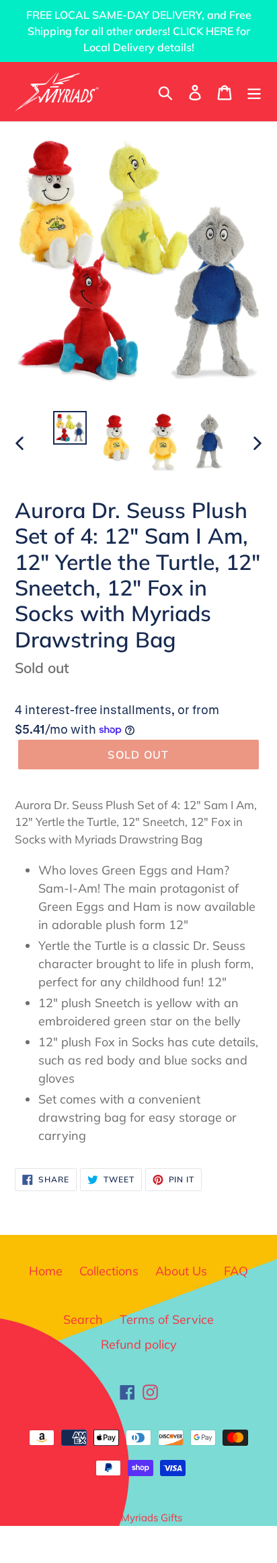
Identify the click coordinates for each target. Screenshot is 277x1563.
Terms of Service (167, 1319)
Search (83, 1319)
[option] (70, 428)
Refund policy (139, 1344)
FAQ (236, 1271)
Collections (108, 1271)
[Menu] (254, 91)
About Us (181, 1271)
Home (46, 1271)
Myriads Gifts (151, 1517)
